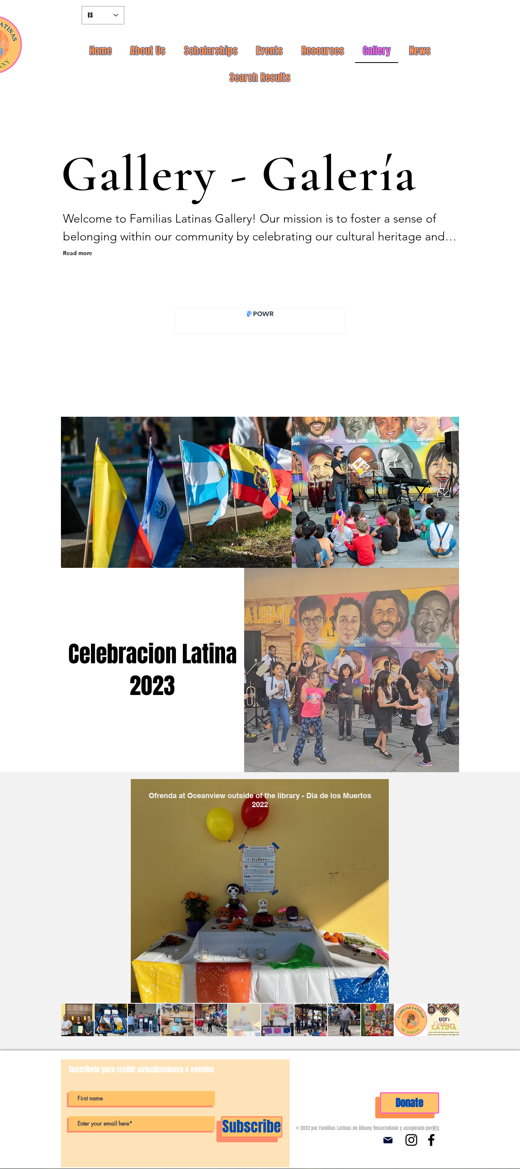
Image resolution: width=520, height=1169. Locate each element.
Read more (77, 253)
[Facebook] (431, 1140)
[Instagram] (411, 1140)
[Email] (388, 1140)
